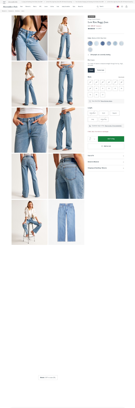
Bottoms (17, 11)
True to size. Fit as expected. (113, 125)
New (21, 6)
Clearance (11, 11)
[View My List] (122, 7)
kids (58, 6)
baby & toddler (66, 6)
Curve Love (100, 70)
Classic (91, 70)
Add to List (107, 146)
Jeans (45, 6)
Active (52, 6)
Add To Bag (111, 139)
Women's (28, 6)
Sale (74, 6)
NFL (40, 6)
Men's (34, 6)
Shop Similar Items (106, 101)
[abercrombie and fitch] (10, 7)
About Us (80, 6)
